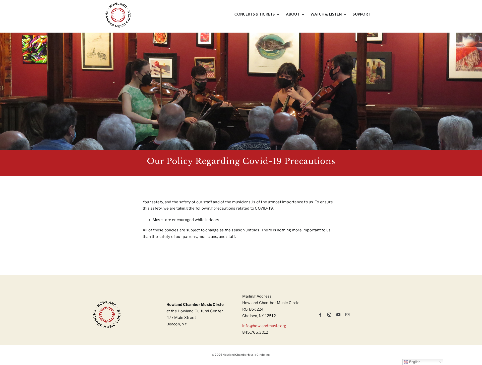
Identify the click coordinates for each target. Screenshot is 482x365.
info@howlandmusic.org (264, 326)
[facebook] (320, 315)
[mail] (347, 315)
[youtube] (338, 315)
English (414, 362)
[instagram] (329, 315)
